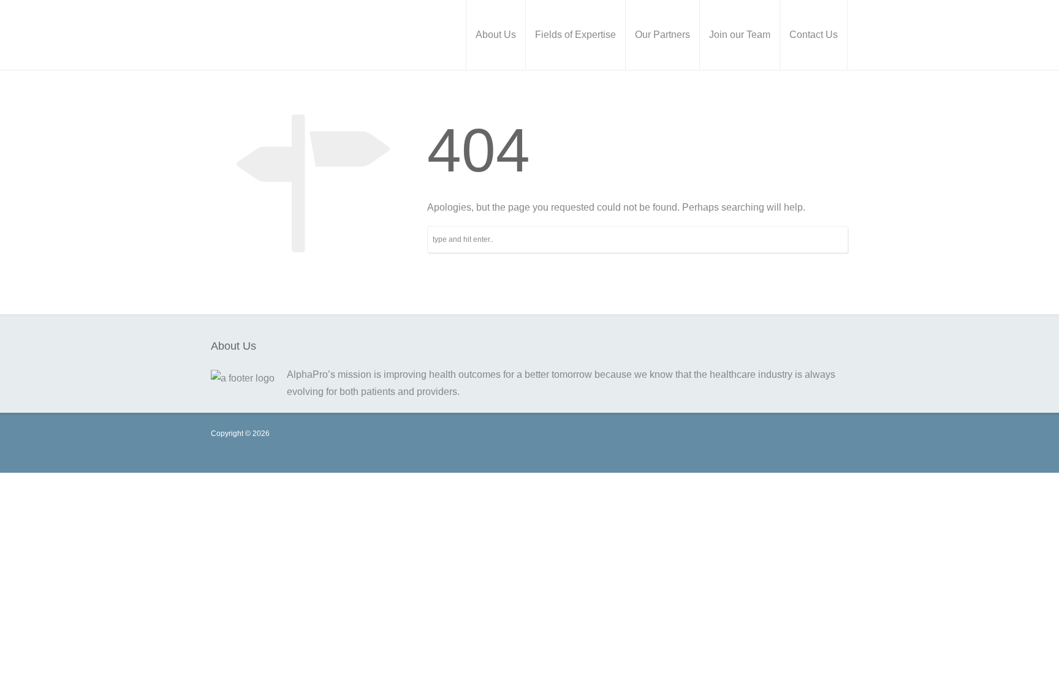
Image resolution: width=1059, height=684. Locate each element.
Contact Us (813, 34)
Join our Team (739, 34)
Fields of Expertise (575, 34)
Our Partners (662, 34)
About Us (496, 34)
